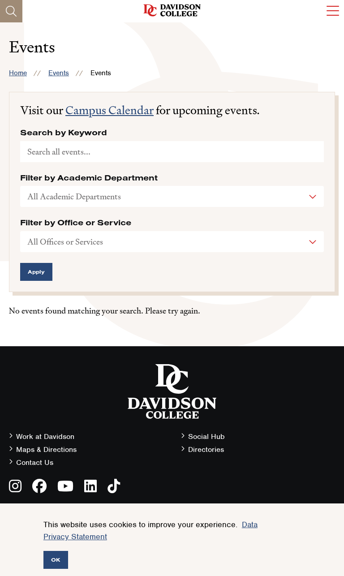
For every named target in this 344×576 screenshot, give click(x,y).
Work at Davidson (45, 436)
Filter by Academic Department (89, 178)
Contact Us (34, 462)
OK (55, 559)
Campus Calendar (109, 110)
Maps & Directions (46, 449)
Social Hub (206, 436)
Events (58, 73)
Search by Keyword (63, 133)
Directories (206, 449)
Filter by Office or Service (75, 223)
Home (18, 73)
